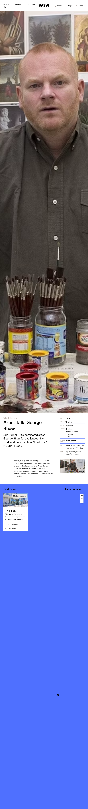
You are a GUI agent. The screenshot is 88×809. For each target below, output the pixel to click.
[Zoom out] (81, 498)
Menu (59, 5)
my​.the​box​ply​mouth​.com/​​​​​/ (73, 452)
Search (82, 5)
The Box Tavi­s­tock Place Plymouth (72, 433)
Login (70, 5)
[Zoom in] (81, 495)
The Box (69, 422)
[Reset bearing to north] (81, 501)
